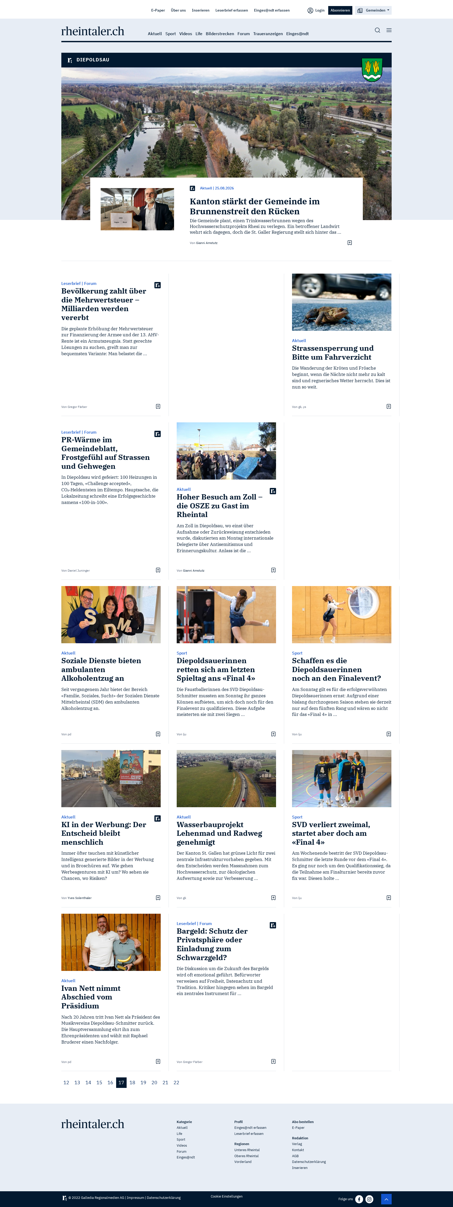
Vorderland (243, 1162)
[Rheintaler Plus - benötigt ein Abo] (192, 188)
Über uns (178, 10)
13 (77, 1083)
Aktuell (155, 33)
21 (165, 1083)
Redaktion (300, 1138)
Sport (170, 33)
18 (132, 1083)
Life (199, 33)
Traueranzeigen (268, 33)
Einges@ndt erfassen (272, 10)
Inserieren (200, 10)
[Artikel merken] (349, 242)
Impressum (135, 1197)
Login (320, 10)
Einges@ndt (297, 33)
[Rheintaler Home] (92, 30)
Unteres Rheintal (247, 1150)
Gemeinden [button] (375, 10)
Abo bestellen (303, 1122)
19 (143, 1083)
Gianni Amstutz (207, 243)
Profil (238, 1122)
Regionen (241, 1144)
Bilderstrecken (220, 33)
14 (88, 1083)
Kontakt (298, 1150)
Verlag (297, 1144)
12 (66, 1083)
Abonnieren (340, 10)
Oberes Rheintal (246, 1156)
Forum (244, 33)
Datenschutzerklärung (309, 1162)
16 (110, 1083)
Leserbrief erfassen (231, 10)
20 (154, 1083)
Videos (185, 33)
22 (176, 1083)
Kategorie (184, 1122)
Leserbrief (70, 283)
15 (99, 1083)
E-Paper (158, 10)
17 (121, 1083)
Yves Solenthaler (79, 898)
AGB (295, 1156)
